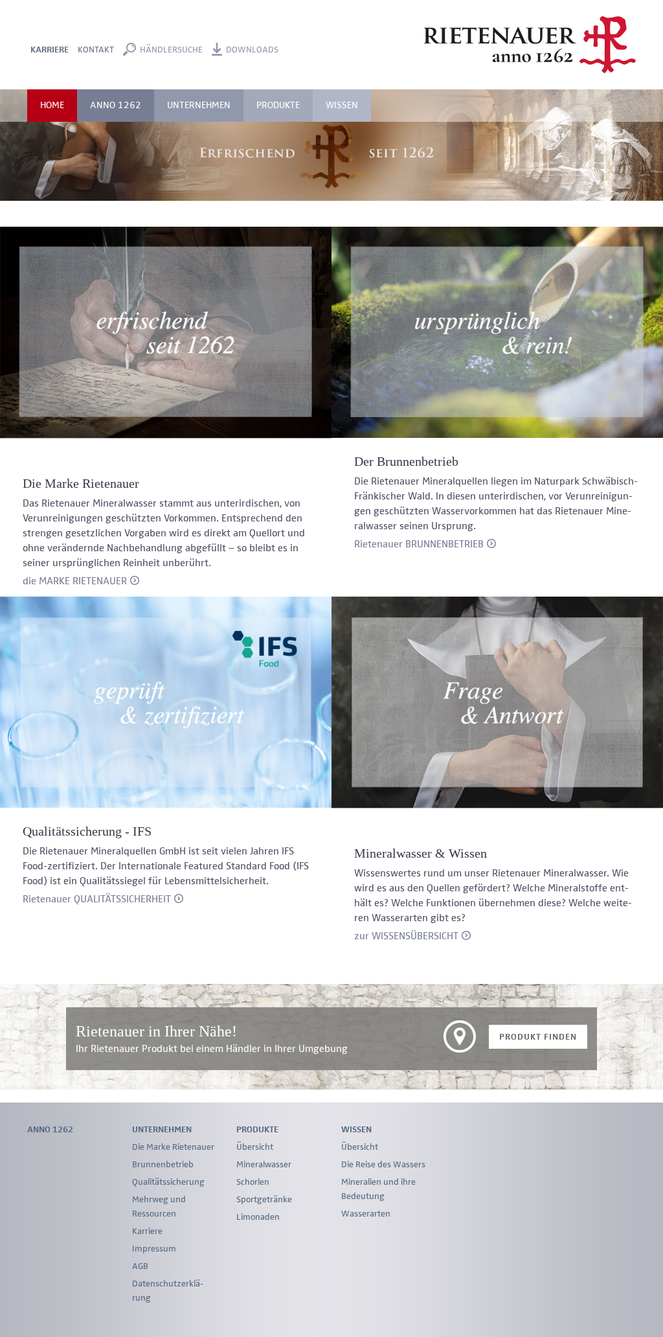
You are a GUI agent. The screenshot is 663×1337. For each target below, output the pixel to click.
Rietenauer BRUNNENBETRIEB (419, 545)
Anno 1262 (115, 105)
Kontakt (96, 49)
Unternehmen (162, 1129)
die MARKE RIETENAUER (75, 582)
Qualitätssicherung (168, 1182)
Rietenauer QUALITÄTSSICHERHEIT (97, 900)
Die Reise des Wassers (383, 1164)
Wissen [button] (342, 105)
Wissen (356, 1129)
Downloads (252, 49)
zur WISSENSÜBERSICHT (406, 936)
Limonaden (258, 1217)
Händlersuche (171, 49)
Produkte (257, 1129)
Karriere (49, 49)
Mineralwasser (263, 1164)
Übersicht (254, 1147)
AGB (140, 1266)
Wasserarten (365, 1213)
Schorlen (252, 1182)
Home (52, 105)
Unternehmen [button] (198, 105)
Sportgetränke (264, 1199)
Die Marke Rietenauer (173, 1147)
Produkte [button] (278, 105)
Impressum (154, 1248)
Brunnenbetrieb (163, 1164)
